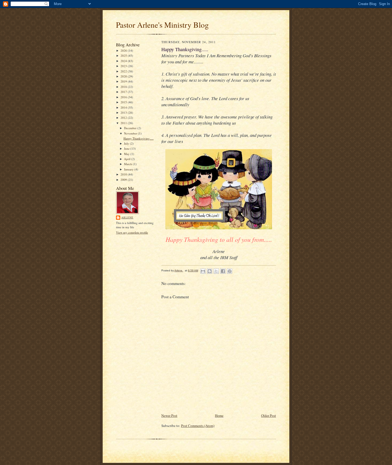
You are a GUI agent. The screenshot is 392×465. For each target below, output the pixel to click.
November (131, 133)
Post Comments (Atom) (197, 425)
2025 (124, 56)
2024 (124, 61)
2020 (124, 76)
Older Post (268, 415)
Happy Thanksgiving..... (138, 138)
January (129, 169)
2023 (124, 66)
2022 (124, 71)
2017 (124, 92)
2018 (124, 87)
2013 (124, 113)
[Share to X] (216, 271)
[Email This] (203, 271)
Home (219, 415)
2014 (124, 107)
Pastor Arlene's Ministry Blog (162, 24)
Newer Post (169, 415)
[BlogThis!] (209, 271)
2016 (124, 97)
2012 (124, 118)
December (130, 128)
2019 (124, 81)
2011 (124, 123)
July (127, 143)
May (127, 154)
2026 (124, 50)
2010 (124, 174)
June (127, 148)
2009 (124, 180)
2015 (124, 102)
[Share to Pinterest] (229, 271)
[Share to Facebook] (223, 271)
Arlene (127, 217)
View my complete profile (132, 232)
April (127, 159)
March (128, 164)
